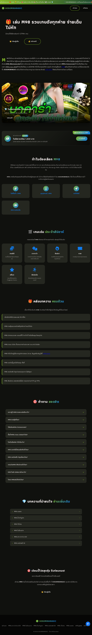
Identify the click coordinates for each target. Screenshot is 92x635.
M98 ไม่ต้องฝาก (27, 626)
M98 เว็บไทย (61, 626)
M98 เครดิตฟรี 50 (50, 626)
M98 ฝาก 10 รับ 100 (14, 626)
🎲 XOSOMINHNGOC (12, 8)
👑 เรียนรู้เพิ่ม (14, 41)
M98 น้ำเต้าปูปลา (38, 626)
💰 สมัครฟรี (32, 41)
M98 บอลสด (70, 626)
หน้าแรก (4, 626)
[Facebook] (88, 624)
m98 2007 (48, 70)
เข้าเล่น (75, 8)
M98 (63, 67)
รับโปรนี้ (82, 139)
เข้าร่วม (85, 8)
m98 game (46, 354)
